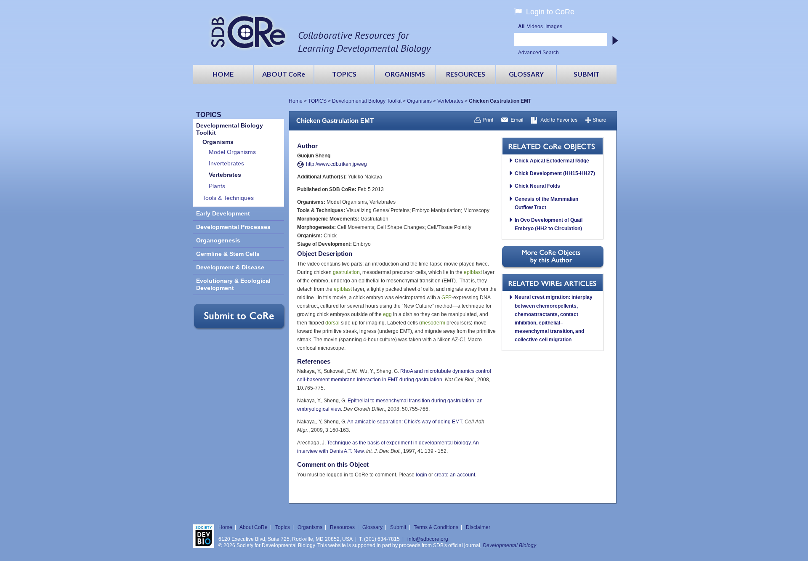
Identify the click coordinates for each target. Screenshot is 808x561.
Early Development (223, 213)
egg (387, 314)
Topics (282, 527)
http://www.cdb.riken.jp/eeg (336, 164)
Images (553, 26)
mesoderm (433, 323)
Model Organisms (232, 152)
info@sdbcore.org (427, 539)
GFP (446, 297)
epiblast (473, 272)
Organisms (419, 101)
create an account (454, 475)
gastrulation (346, 272)
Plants (217, 186)
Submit (398, 527)
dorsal (332, 323)
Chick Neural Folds (537, 186)
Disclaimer (478, 527)
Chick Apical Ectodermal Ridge (552, 161)
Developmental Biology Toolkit (366, 101)
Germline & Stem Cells (228, 254)
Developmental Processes (233, 227)
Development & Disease (230, 267)
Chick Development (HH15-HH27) (555, 173)
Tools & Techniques (228, 198)
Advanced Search (538, 53)
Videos (535, 26)
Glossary (372, 527)
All (521, 26)
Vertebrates (450, 101)
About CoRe (253, 527)
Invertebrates (226, 163)
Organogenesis (218, 240)
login (421, 475)
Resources (342, 527)
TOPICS (317, 101)
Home (296, 101)
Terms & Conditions (436, 527)
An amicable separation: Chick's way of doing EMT (404, 422)
